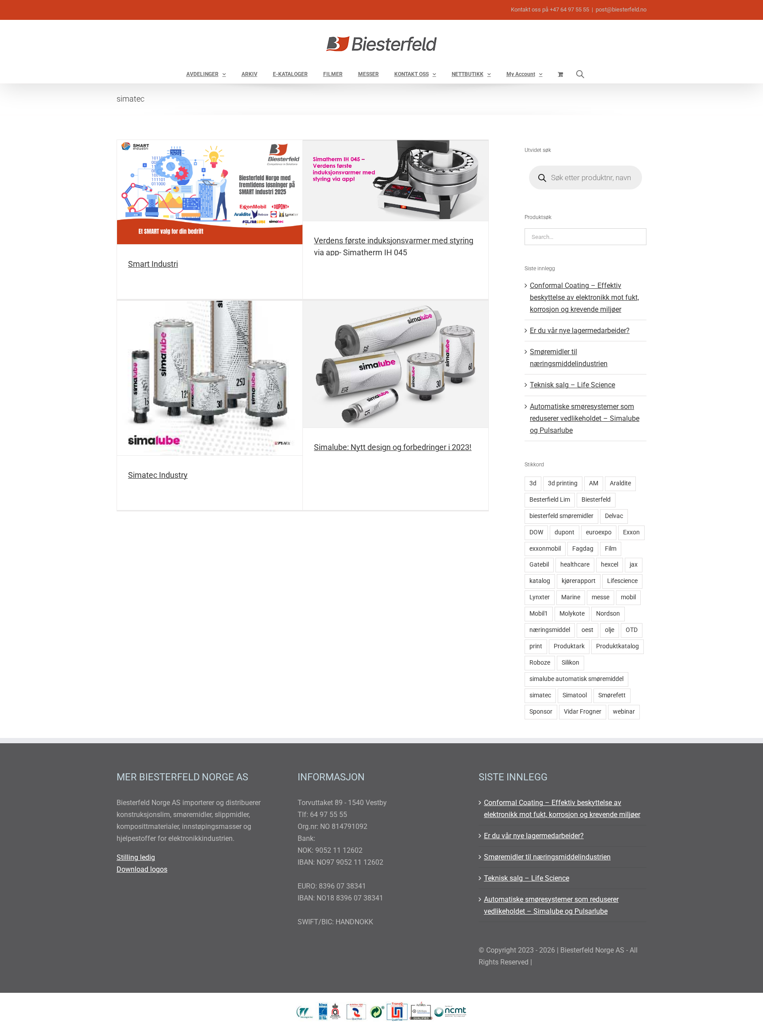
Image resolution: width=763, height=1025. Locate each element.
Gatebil (539, 564)
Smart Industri (153, 264)
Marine (570, 597)
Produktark (569, 646)
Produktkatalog (617, 646)
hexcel (609, 564)
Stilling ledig (136, 857)
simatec (540, 695)
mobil (628, 597)
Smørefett (612, 695)
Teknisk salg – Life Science (572, 385)
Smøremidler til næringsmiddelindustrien (547, 857)
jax (634, 564)
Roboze (539, 662)
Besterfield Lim (549, 499)
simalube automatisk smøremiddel (576, 679)
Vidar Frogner (582, 711)
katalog (539, 581)
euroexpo (599, 532)
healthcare (574, 564)
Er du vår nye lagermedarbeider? (580, 330)
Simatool (575, 695)
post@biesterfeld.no (621, 9)
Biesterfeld (596, 499)
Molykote (572, 613)
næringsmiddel (549, 630)
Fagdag (582, 548)
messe (600, 597)
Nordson (608, 613)
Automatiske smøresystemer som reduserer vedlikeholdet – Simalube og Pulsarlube (584, 418)
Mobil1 (538, 613)
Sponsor (540, 711)
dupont (564, 532)
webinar (624, 711)
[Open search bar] (580, 74)
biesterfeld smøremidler (561, 516)
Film (610, 548)
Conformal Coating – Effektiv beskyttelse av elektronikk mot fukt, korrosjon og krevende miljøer (584, 297)
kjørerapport (579, 581)
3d (532, 483)
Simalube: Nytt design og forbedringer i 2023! (393, 447)
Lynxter (539, 597)
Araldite (620, 483)
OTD (632, 630)
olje (609, 630)
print (535, 646)
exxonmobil (545, 548)
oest (587, 630)
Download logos (142, 869)
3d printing (563, 483)
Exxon (631, 532)
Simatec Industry (158, 475)
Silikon (570, 662)
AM (593, 483)
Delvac (614, 516)
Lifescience (622, 581)
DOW (536, 532)
